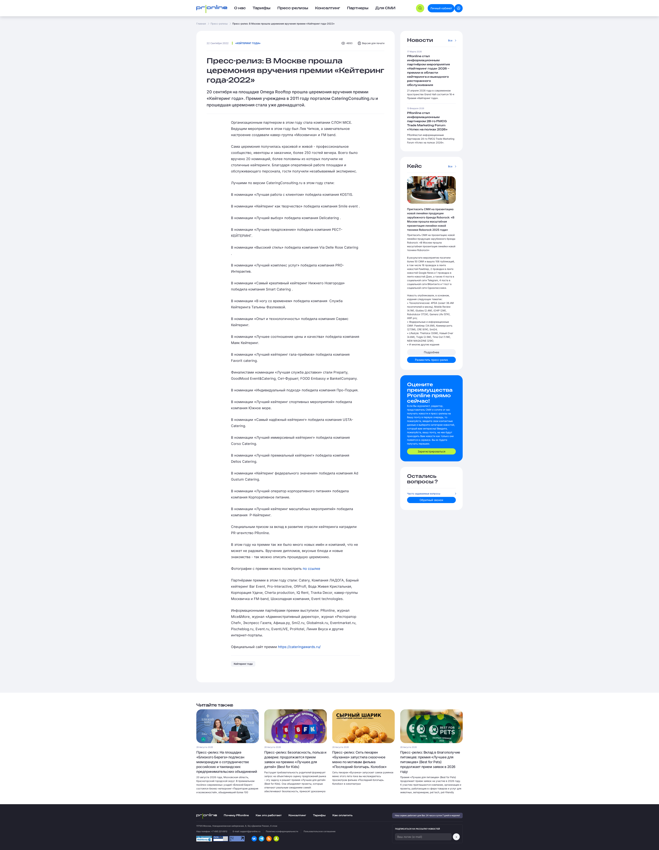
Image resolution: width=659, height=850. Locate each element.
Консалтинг (297, 815)
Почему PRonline (236, 815)
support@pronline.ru (250, 831)
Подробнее (431, 352)
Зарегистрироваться (431, 451)
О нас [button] (240, 8)
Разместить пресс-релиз (431, 360)
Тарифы (261, 8)
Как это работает (269, 815)
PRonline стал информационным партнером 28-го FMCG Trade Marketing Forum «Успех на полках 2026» (427, 121)
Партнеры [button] (357, 8)
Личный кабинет (441, 8)
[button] (420, 8)
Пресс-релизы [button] (292, 8)
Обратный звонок (431, 500)
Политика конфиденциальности (282, 831)
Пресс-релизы (219, 23)
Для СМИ (385, 8)
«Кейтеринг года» (248, 43)
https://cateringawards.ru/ (299, 647)
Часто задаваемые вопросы (423, 493)
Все (450, 40)
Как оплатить (342, 815)
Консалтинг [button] (327, 8)
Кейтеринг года (243, 663)
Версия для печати (373, 43)
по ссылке (311, 569)
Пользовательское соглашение (320, 831)
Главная (201, 23)
